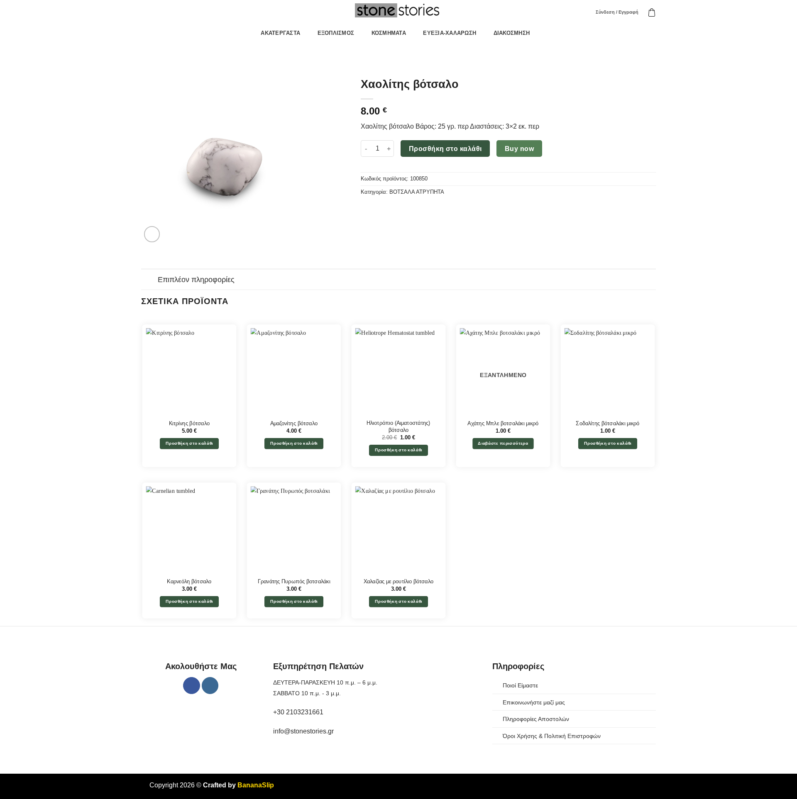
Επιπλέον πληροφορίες (196, 279)
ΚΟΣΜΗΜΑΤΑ (389, 33)
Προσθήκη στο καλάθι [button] (189, 443)
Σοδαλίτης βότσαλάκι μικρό (608, 423)
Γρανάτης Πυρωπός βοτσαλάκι (294, 581)
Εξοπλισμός (336, 33)
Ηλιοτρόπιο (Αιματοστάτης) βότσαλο (398, 426)
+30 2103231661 (298, 712)
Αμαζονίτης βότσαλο (294, 423)
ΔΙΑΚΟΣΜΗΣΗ (512, 33)
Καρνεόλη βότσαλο (189, 581)
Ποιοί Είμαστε (520, 685)
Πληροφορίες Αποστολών (536, 719)
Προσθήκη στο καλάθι (445, 148)
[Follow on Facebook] (191, 685)
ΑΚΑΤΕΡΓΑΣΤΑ (280, 33)
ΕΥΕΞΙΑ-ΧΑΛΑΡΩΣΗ (449, 33)
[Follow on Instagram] (210, 685)
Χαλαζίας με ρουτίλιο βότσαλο (398, 581)
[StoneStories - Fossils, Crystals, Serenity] (398, 10)
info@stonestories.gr (303, 731)
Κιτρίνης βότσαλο (189, 423)
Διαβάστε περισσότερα (503, 443)
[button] (652, 12)
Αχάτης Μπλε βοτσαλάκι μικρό (503, 423)
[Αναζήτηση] (584, 12)
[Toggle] (149, 280)
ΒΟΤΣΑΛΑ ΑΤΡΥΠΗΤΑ (416, 192)
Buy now (519, 148)
